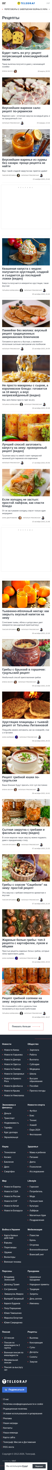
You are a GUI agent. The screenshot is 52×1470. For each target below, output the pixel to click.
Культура (34, 1206)
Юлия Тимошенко (13, 1313)
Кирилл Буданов (12, 1303)
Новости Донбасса (13, 1086)
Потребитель (36, 1191)
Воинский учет (37, 1254)
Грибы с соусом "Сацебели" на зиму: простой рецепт (24, 886)
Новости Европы (12, 1187)
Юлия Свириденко (13, 1322)
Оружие (8, 1252)
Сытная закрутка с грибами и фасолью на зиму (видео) (23, 831)
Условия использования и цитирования (22, 1413)
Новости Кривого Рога (12, 1079)
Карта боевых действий (11, 1236)
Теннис (33, 1120)
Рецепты (32, 1332)
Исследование (37, 1171)
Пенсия (6, 1332)
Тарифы (8, 1127)
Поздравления (37, 1220)
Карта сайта (9, 1437)
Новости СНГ (10, 1201)
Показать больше (21, 1026)
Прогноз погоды (37, 1091)
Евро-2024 (35, 1130)
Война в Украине (11, 1229)
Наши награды (10, 1423)
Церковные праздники (35, 1278)
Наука (5, 1146)
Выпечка (34, 1338)
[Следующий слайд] (49, 9)
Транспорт (9, 1118)
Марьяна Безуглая (13, 1318)
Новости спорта (36, 1105)
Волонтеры (9, 1257)
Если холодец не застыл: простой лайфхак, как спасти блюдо (23, 503)
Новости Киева (11, 1050)
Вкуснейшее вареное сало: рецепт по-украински (21, 109)
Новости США (11, 1191)
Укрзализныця (11, 1137)
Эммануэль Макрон (13, 1294)
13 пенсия (9, 1338)
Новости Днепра (12, 1059)
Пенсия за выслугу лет (13, 1368)
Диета (32, 1162)
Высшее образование (36, 1079)
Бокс (32, 1115)
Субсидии (34, 1064)
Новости (6, 1044)
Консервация (36, 1342)
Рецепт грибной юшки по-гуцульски (20, 779)
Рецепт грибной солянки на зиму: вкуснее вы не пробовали (25, 1000)
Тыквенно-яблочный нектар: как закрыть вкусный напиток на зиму (25, 614)
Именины (34, 1303)
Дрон (6, 1167)
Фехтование (36, 1134)
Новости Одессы (12, 1064)
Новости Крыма (12, 1091)
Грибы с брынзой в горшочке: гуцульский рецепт (23, 671)
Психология (35, 1167)
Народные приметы (39, 1284)
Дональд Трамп (11, 1284)
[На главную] (26, 3)
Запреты (34, 1294)
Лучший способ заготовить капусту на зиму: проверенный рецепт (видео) (24, 448)
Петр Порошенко (12, 1308)
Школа (33, 1074)
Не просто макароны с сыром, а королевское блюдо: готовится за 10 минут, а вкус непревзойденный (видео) (25, 390)
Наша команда (10, 1432)
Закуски (33, 1362)
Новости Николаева (14, 1095)
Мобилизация (35, 1229)
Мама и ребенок (38, 1152)
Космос (7, 1157)
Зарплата (34, 1050)
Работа (33, 1055)
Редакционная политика (15, 1409)
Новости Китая (11, 1206)
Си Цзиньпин (10, 1289)
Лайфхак (34, 1210)
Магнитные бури (38, 1215)
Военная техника (12, 1262)
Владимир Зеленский (9, 1278)
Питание (34, 1157)
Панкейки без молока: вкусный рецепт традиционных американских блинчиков (24, 334)
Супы (32, 1347)
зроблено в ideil (9, 1461)
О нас (6, 1399)
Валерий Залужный (14, 1299)
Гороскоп (34, 1187)
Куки (24, 1466)
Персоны (7, 1271)
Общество (33, 1044)
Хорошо (39, 1466)
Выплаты (34, 1059)
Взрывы (8, 1243)
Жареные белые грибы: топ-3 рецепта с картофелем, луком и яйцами (25, 943)
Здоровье (33, 1146)
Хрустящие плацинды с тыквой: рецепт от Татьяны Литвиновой (25, 723)
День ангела (36, 1299)
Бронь (33, 1240)
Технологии (10, 1152)
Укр (48, 3)
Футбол (33, 1111)
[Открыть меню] (4, 3)
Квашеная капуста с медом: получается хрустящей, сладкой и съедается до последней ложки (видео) (25, 273)
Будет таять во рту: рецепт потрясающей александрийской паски (25, 56)
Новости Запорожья (14, 1074)
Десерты (34, 1352)
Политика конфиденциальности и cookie (23, 1404)
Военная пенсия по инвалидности (13, 1353)
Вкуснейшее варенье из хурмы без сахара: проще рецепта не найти (24, 163)
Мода (32, 1196)
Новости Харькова (13, 1055)
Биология (9, 1162)
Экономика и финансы (9, 1106)
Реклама (7, 1418)
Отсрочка (34, 1245)
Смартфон (9, 1171)
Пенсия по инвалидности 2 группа (12, 1345)
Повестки (34, 1235)
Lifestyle (32, 1181)
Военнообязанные (39, 1249)
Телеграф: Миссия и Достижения (19, 1442)
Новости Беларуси (13, 1210)
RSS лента (8, 1447)
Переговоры (10, 1247)
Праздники (33, 1271)
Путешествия (36, 1201)
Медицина (35, 1069)
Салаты (33, 1357)
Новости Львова (12, 1069)
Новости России (12, 1196)
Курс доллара (11, 1132)
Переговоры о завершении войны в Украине (27, 9)
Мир (4, 1181)
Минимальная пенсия (11, 1361)
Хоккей (33, 1125)
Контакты (7, 1428)
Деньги (7, 1113)
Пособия (34, 1086)
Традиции (34, 1289)
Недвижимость (11, 1123)
